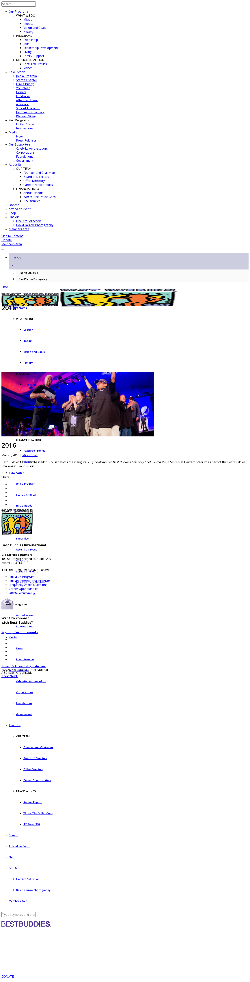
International (25, 128)
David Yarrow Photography (34, 225)
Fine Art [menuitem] (16, 261)
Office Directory (34, 181)
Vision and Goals (34, 28)
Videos (28, 68)
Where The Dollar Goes (39, 197)
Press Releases (26, 140)
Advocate (22, 104)
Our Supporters (20, 144)
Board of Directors (36, 177)
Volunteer (23, 88)
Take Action (17, 72)
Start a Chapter (26, 80)
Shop (12, 213)
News (20, 136)
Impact (28, 24)
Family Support (33, 56)
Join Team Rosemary (30, 112)
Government (24, 161)
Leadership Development (40, 48)
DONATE (7, 976)
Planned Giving (26, 116)
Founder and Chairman (39, 173)
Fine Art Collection (28, 221)
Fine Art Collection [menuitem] (28, 272)
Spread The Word (28, 108)
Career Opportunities (38, 185)
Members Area (19, 229)
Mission (28, 20)
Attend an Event (27, 100)
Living (27, 52)
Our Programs (19, 12)
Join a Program (26, 76)
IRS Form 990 (32, 201)
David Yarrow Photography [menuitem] (33, 279)
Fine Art (14, 217)
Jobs (26, 44)
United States (25, 124)
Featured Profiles (35, 64)
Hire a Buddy (25, 84)
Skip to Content (12, 236)
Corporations (25, 152)
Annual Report (33, 193)
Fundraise (23, 96)
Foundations (24, 157)
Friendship (30, 40)
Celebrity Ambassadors (32, 148)
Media (13, 132)
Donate (21, 92)
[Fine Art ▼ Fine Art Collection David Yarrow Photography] (125, 248)
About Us (15, 165)
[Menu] (2, 249)
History (28, 32)
